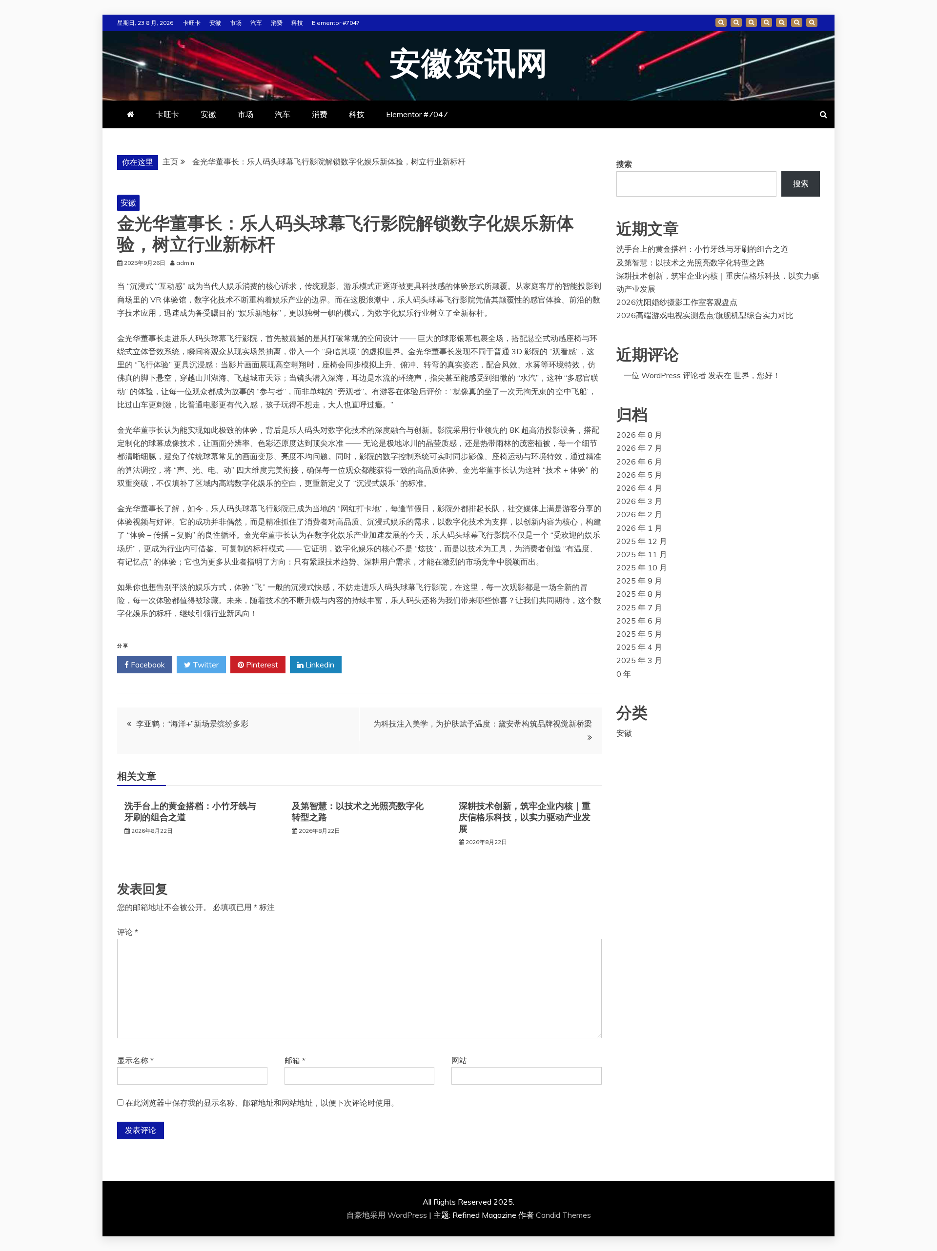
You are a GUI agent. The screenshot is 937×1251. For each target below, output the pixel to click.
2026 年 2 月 (639, 514)
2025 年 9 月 (639, 580)
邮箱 (295, 1060)
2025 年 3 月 (639, 660)
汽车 (256, 22)
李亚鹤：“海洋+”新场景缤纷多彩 (192, 723)
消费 (277, 22)
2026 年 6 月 (639, 461)
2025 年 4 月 (639, 647)
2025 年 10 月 (641, 567)
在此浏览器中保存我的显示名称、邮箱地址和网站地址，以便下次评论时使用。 (262, 1103)
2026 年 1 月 (639, 528)
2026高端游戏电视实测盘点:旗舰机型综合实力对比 (705, 315)
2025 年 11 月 (641, 554)
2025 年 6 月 (639, 621)
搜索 (624, 164)
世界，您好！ (756, 375)
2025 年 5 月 (639, 634)
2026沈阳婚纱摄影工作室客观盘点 (676, 302)
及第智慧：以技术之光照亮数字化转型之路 (690, 262)
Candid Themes (563, 1215)
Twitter (205, 664)
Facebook (147, 664)
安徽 (215, 22)
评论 (127, 932)
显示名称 (135, 1060)
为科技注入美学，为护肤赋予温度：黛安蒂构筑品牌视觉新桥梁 (482, 723)
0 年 (623, 674)
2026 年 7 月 (639, 448)
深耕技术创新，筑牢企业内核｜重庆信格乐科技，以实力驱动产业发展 (525, 817)
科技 (297, 22)
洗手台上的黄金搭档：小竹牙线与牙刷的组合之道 (702, 249)
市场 (236, 22)
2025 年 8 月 (639, 594)
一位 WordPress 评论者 (665, 375)
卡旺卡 (192, 22)
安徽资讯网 (468, 64)
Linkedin (319, 664)
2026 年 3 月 (639, 501)
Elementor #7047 (336, 22)
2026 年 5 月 (639, 475)
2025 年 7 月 (639, 607)
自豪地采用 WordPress (387, 1215)
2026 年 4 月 (639, 488)
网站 (459, 1060)
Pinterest (261, 664)
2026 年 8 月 (639, 435)
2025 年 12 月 (641, 541)
